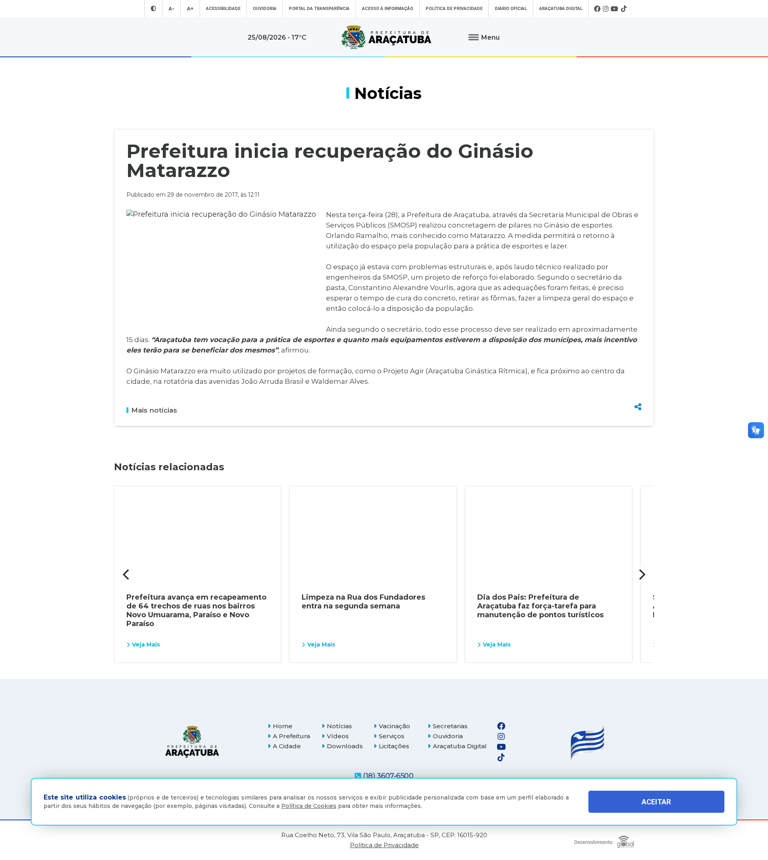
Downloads (345, 746)
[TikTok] (624, 9)
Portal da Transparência (319, 8)
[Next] (641, 574)
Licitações (394, 746)
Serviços (391, 736)
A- (171, 9)
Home (282, 726)
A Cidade (287, 746)
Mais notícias (154, 410)
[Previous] (127, 574)
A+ (190, 9)
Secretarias (450, 726)
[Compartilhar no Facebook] (638, 363)
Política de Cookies (308, 806)
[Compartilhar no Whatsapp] (638, 391)
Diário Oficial (511, 8)
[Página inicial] (192, 742)
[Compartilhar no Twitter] (638, 377)
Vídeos (338, 736)
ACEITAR (656, 802)
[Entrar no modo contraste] (153, 9)
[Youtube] (615, 9)
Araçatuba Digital (560, 8)
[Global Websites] (604, 840)
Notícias (339, 726)
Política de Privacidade (454, 8)
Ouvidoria (264, 8)
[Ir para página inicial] (386, 37)
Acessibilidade (223, 8)
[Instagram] (606, 9)
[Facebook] (597, 9)
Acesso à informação (387, 8)
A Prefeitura (291, 736)
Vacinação (394, 726)
